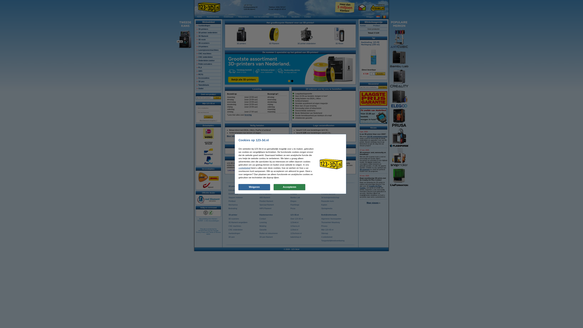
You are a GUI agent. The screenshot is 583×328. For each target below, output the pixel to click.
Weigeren (254, 187)
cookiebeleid (245, 168)
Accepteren (289, 187)
